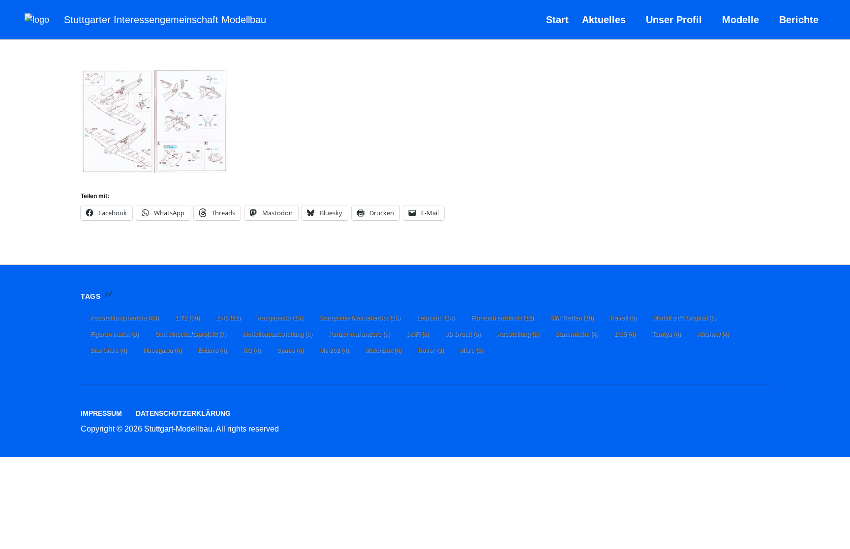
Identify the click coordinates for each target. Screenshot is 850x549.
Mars (471, 350)
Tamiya (666, 334)
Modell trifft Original (684, 318)
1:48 (228, 318)
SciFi (417, 334)
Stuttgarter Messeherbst (359, 318)
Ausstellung (518, 334)
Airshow (713, 334)
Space (290, 350)
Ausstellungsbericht (124, 318)
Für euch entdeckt (502, 318)
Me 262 (334, 350)
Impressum (101, 413)
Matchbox (383, 350)
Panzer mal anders (359, 334)
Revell (623, 318)
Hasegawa (162, 350)
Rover (431, 350)
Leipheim (436, 318)
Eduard (212, 350)
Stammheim (576, 334)
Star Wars (108, 350)
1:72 (187, 318)
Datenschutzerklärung (183, 413)
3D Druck (463, 334)
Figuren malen (114, 334)
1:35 (625, 334)
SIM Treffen (572, 318)
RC (252, 350)
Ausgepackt (280, 318)
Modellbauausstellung (277, 334)
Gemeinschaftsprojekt (190, 334)
